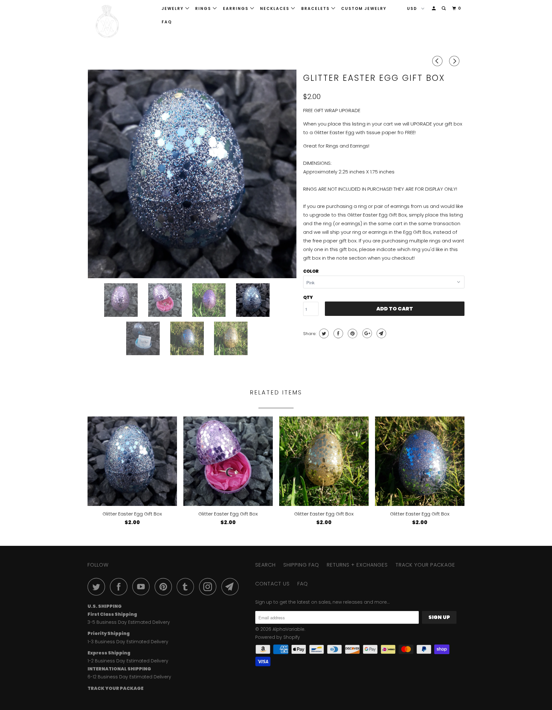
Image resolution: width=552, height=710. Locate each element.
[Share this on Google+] (366, 333)
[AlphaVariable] (120, 22)
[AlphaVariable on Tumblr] (187, 586)
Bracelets (316, 8)
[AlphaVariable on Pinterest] (165, 586)
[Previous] (438, 61)
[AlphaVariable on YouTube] (142, 586)
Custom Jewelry (364, 8)
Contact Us (272, 583)
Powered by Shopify (277, 637)
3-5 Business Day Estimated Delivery (129, 622)
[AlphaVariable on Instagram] (209, 586)
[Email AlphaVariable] (231, 586)
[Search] (444, 8)
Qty (308, 297)
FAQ (167, 22)
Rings (204, 8)
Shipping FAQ (301, 565)
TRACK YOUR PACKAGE (425, 565)
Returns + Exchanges (357, 565)
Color (310, 271)
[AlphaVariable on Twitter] (98, 586)
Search (265, 565)
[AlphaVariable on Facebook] (120, 586)
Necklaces (275, 8)
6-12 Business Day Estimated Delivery (129, 677)
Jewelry (173, 8)
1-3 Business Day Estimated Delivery (128, 641)
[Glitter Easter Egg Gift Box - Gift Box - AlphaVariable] (192, 174)
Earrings (236, 8)
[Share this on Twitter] (323, 333)
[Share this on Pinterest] (351, 333)
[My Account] (434, 8)
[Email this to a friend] (380, 333)
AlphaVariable (288, 629)
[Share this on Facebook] (337, 333)
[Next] (455, 61)
